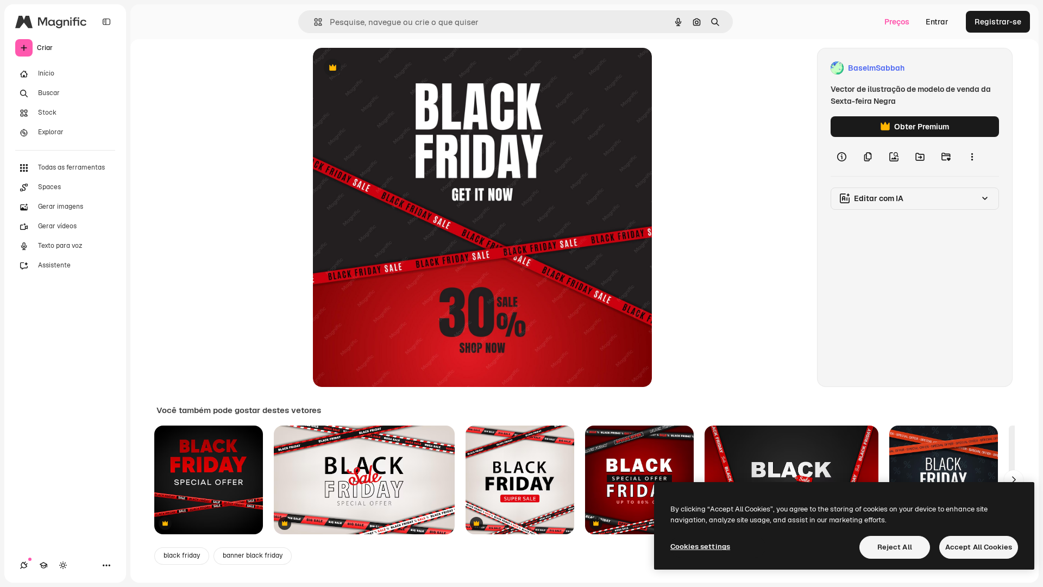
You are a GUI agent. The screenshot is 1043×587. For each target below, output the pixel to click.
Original (382, 68)
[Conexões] (24, 565)
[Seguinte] (1013, 480)
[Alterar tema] (63, 565)
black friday (182, 555)
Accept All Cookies (978, 547)
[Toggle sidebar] (106, 21)
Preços (896, 22)
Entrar (937, 22)
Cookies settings (700, 546)
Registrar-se (998, 22)
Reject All (894, 547)
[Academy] (43, 565)
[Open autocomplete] (314, 22)
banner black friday (252, 555)
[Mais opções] (972, 156)
